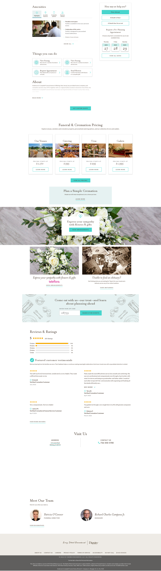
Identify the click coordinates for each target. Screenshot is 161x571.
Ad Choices (122, 552)
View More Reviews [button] (38, 421)
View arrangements (54, 285)
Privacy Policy (69, 552)
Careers (58, 552)
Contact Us (48, 552)
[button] (94, 43)
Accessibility (98, 552)
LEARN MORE (80, 199)
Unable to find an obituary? (106, 277)
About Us (38, 552)
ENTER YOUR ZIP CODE (67, 308)
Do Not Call (109, 552)
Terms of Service (83, 552)
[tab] (36, 14)
